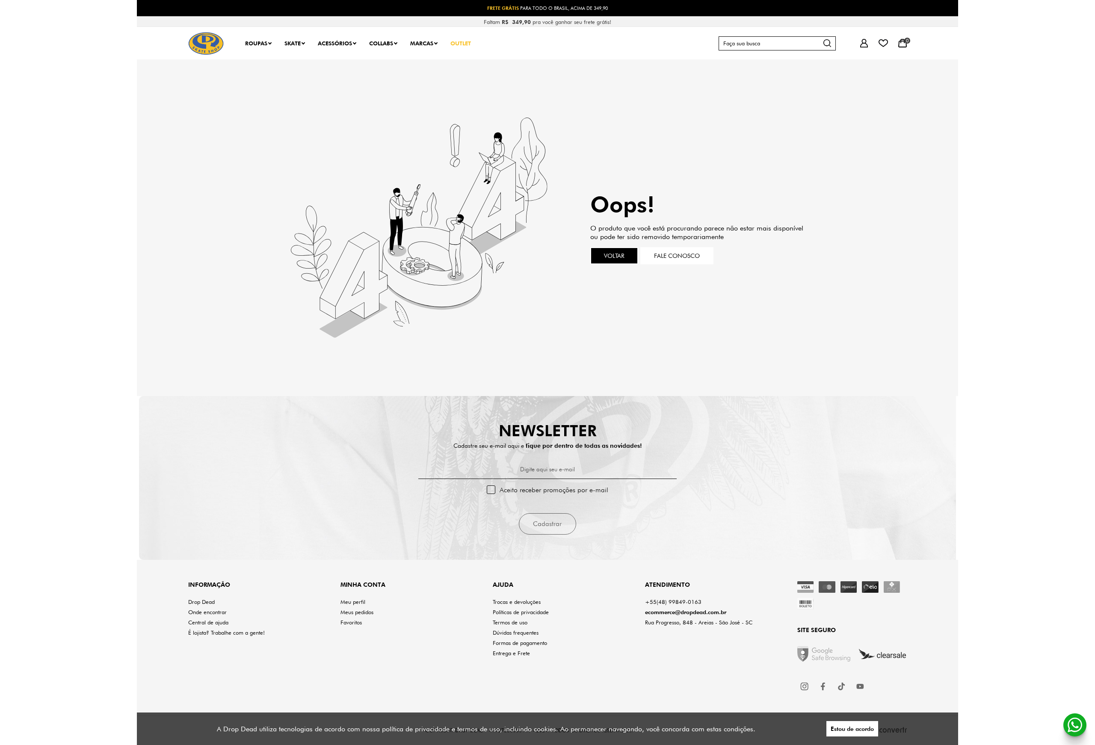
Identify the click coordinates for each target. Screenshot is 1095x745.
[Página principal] (206, 43)
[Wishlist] (883, 43)
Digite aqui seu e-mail (547, 469)
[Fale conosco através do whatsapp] (1075, 725)
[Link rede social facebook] (823, 686)
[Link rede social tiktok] (841, 686)
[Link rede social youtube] (860, 686)
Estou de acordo (852, 728)
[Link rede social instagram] (805, 686)
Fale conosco (677, 255)
